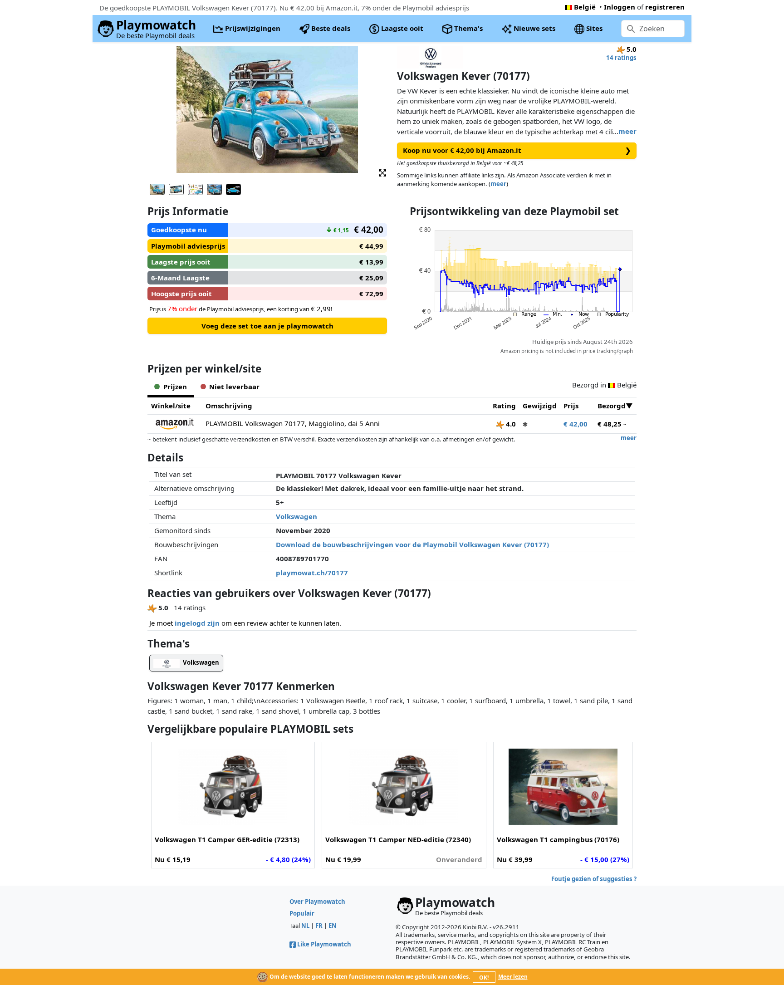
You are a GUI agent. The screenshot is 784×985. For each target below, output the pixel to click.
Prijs (571, 405)
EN (332, 925)
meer (627, 131)
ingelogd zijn (197, 622)
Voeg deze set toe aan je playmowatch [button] (267, 325)
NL (305, 925)
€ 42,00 (576, 423)
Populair (301, 913)
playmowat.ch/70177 (312, 572)
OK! (484, 977)
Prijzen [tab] (175, 386)
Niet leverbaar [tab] (234, 386)
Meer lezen (513, 976)
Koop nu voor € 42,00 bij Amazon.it (517, 150)
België (585, 6)
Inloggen (619, 6)
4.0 (510, 423)
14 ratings (621, 58)
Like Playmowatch (324, 944)
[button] (382, 172)
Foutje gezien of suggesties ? (594, 879)
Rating (504, 405)
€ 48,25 (610, 423)
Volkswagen (296, 516)
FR (319, 925)
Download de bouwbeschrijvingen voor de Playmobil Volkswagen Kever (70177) (412, 544)
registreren (665, 6)
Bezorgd (612, 405)
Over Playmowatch (317, 901)
